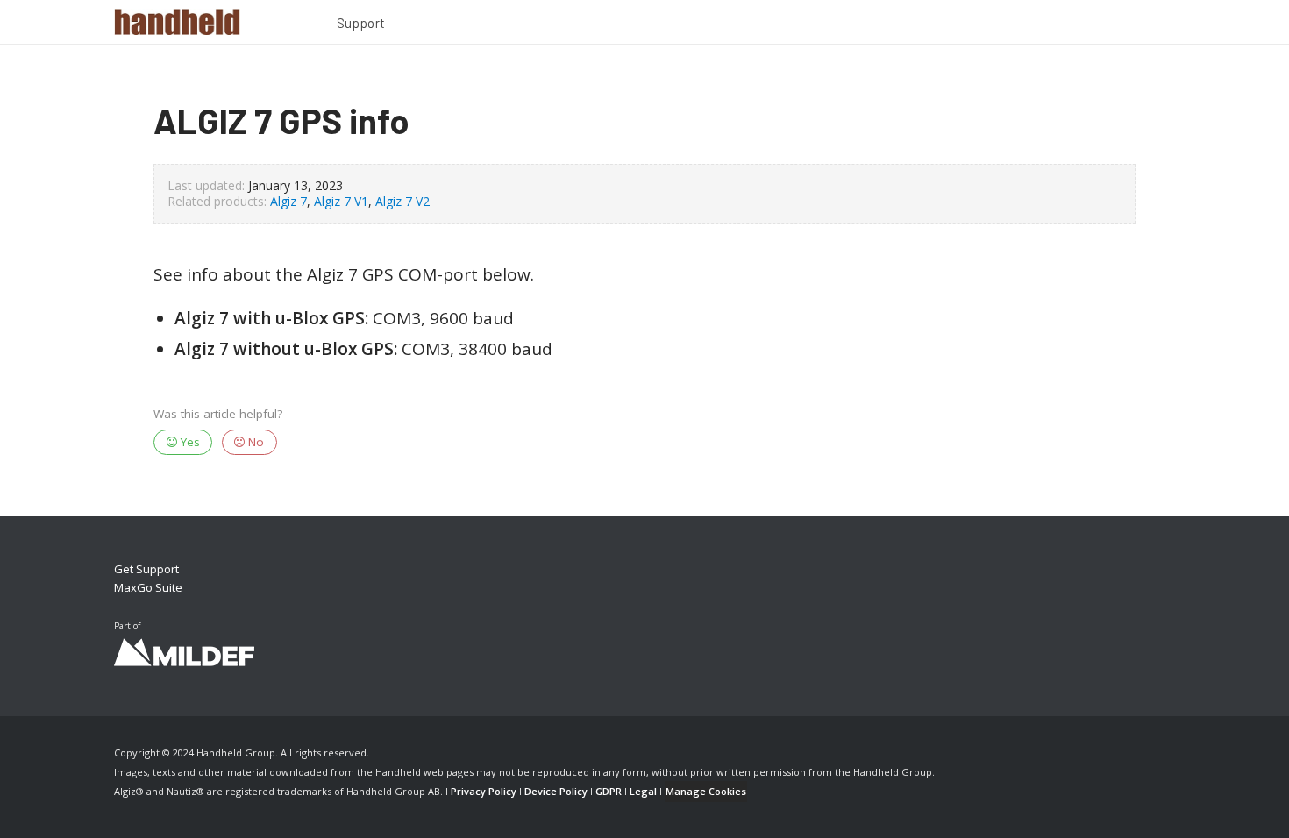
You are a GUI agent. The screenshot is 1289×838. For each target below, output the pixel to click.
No (254, 442)
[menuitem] (361, 25)
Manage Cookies (706, 791)
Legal (643, 791)
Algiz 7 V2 (402, 201)
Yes (188, 442)
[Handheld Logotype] (177, 22)
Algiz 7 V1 (341, 201)
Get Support (146, 569)
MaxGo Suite (148, 587)
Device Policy (556, 791)
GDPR (608, 791)
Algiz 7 (288, 201)
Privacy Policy (483, 791)
